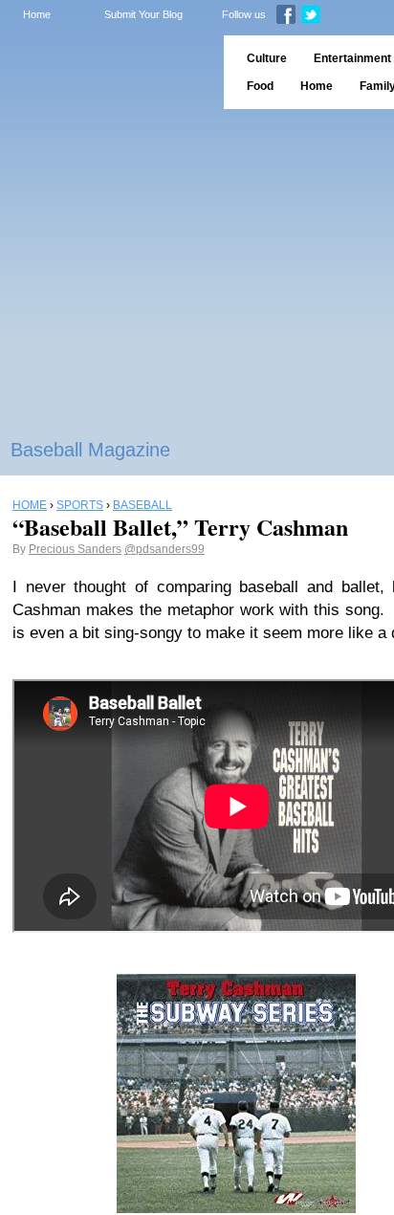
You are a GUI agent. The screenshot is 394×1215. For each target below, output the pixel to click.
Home (37, 14)
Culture (267, 58)
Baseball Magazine (90, 449)
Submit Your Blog (143, 14)
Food (260, 86)
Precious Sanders (75, 549)
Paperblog (105, 72)
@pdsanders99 (164, 549)
